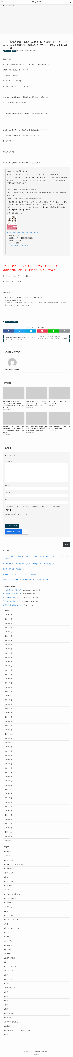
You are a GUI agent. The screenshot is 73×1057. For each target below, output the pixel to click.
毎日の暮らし (9, 971)
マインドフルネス (10, 898)
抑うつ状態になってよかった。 (13, 590)
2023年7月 (8, 623)
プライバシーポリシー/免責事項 (32, 1051)
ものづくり (8, 907)
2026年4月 (8, 615)
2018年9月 (8, 794)
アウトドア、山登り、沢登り (14, 864)
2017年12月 (9, 832)
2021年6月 (8, 683)
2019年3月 (8, 768)
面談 (6, 1034)
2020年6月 (8, 708)
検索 (66, 544)
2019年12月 (9, 734)
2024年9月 (8, 619)
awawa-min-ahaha (12, 369)
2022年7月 (8, 640)
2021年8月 (8, 674)
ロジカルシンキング (11, 919)
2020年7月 (8, 704)
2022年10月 (9, 632)
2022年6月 (8, 644)
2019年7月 (8, 755)
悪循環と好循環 (10, 958)
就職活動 (8, 953)
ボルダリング (9, 890)
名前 (7, 485)
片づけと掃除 (9, 979)
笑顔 (6, 992)
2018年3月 (8, 819)
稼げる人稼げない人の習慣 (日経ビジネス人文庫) (22, 232)
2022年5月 (8, 649)
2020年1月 (8, 730)
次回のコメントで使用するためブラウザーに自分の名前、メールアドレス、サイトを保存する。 (34, 506)
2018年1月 (8, 828)
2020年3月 (8, 721)
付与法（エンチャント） (13, 928)
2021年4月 (8, 687)
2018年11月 (9, 785)
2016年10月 (9, 840)
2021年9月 (8, 670)
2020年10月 (9, 696)
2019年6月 (8, 759)
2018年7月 (8, 802)
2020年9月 (8, 700)
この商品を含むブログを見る (18, 245)
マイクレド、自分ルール (13, 894)
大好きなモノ (9, 945)
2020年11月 (9, 691)
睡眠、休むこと (10, 987)
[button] (8, 331)
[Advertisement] (36, 20)
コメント (8, 461)
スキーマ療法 (9, 881)
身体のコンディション (12, 1022)
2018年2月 (8, 823)
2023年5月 (8, 627)
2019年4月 (8, 764)
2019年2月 (8, 772)
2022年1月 (8, 661)
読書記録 (8, 1017)
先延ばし (8, 936)
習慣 (6, 996)
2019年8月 (8, 751)
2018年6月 (8, 806)
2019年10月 (9, 742)
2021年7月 (8, 678)
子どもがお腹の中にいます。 (12, 597)
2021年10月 (9, 666)
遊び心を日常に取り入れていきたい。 (15, 569)
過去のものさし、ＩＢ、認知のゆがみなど (18, 1030)
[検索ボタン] (71, 2)
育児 (6, 1000)
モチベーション (10, 902)
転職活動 (8, 1026)
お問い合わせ (45, 1051)
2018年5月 (8, 810)
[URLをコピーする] (64, 331)
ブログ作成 (8, 885)
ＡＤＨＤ (8, 851)
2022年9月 (8, 636)
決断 (6, 975)
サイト (7, 499)
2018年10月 (9, 789)
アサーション (9, 868)
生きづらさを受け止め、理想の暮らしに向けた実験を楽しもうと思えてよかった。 (29, 564)
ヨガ (6, 911)
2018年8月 (8, 798)
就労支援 (8, 949)
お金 (6, 877)
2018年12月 (9, 781)
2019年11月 (9, 738)
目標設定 (14, 50)
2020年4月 (8, 717)
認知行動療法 (9, 1013)
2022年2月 (8, 657)
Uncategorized (9, 860)
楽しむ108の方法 (10, 966)
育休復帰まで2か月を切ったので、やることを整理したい (21, 574)
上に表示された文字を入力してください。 (17, 514)
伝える (7, 932)
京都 (6, 924)
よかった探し (8, 50)
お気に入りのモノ (10, 873)
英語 (6, 1009)
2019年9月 (8, 747)
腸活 (6, 1005)
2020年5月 (8, 713)
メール (7, 492)
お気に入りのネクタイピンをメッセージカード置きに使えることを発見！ (26, 579)
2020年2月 (8, 725)
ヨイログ (36, 2)
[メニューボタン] (2, 2)
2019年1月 (8, 776)
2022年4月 (8, 653)
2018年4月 (8, 815)
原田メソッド (9, 941)
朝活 (6, 962)
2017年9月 (8, 836)
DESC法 (8, 855)
